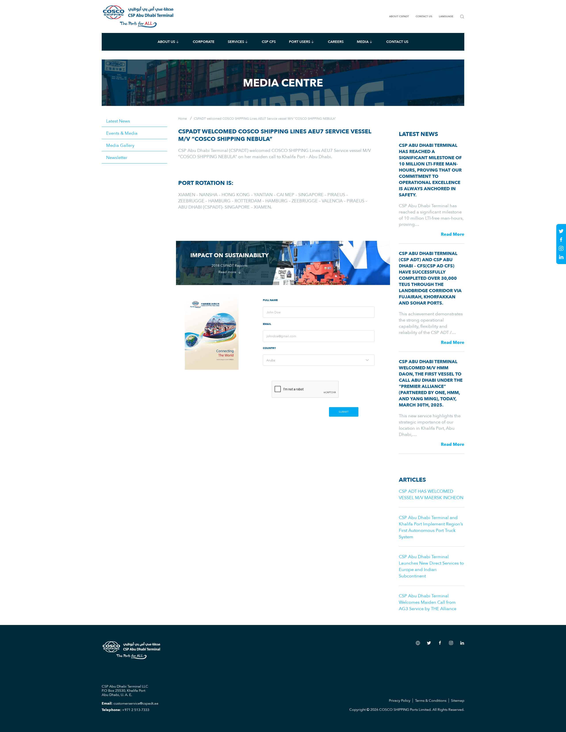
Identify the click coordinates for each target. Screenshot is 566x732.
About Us (166, 41)
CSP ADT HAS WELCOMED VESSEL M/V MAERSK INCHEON (431, 494)
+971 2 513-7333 (135, 710)
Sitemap (457, 700)
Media (363, 41)
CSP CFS (269, 41)
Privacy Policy (399, 700)
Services (236, 41)
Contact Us (424, 16)
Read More (452, 234)
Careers (336, 41)
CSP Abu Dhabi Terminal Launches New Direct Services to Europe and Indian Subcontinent (431, 566)
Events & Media (122, 132)
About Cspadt (399, 16)
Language (446, 16)
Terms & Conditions (430, 700)
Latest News (118, 120)
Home (182, 118)
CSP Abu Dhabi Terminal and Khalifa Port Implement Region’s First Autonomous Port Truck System (431, 527)
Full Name (270, 300)
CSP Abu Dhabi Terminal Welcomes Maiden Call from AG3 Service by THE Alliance (427, 602)
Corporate (203, 41)
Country (269, 348)
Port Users (299, 41)
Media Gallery (120, 145)
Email (267, 324)
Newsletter (116, 157)
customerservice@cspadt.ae (135, 703)
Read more (227, 272)
